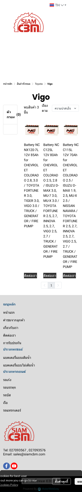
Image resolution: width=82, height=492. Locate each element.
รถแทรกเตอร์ (12, 410)
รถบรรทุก (9, 387)
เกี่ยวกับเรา (10, 328)
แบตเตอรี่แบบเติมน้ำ (17, 358)
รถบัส (7, 395)
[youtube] (14, 466)
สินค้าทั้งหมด (23, 83)
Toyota (39, 83)
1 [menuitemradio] (51, 285)
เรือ (5, 403)
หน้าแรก (9, 312)
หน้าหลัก (7, 83)
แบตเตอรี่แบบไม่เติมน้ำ (19, 365)
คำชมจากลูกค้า (14, 320)
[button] (58, 5)
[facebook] (6, 466)
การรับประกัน (12, 343)
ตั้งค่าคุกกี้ (61, 481)
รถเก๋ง (7, 380)
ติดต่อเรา (9, 335)
